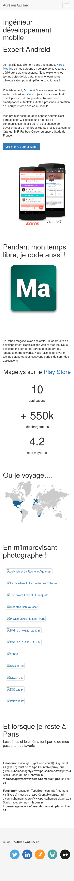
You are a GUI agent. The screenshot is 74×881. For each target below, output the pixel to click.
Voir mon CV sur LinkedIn (21, 147)
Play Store (57, 371)
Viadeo (31, 94)
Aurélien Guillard (16, 4)
